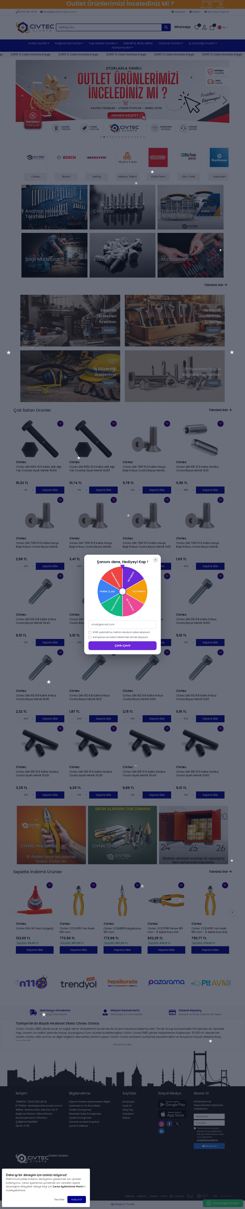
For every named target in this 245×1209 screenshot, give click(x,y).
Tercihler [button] (59, 1199)
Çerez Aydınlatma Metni (68, 1186)
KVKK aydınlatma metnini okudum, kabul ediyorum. (121, 632)
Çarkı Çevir (123, 645)
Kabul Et (76, 1199)
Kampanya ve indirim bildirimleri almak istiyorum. (121, 637)
